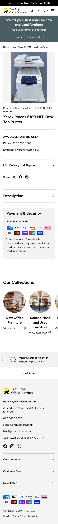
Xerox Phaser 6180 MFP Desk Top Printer (30, 47)
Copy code (35, 36)
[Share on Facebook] (20, 177)
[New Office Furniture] (14, 302)
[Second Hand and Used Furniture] (40, 302)
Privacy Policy (19, 516)
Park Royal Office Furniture (17, 108)
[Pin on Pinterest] (27, 177)
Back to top (29, 372)
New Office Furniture (14, 320)
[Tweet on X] (14, 177)
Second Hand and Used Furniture (40, 322)
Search (6, 516)
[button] (45, 10)
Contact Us (33, 516)
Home (6, 47)
